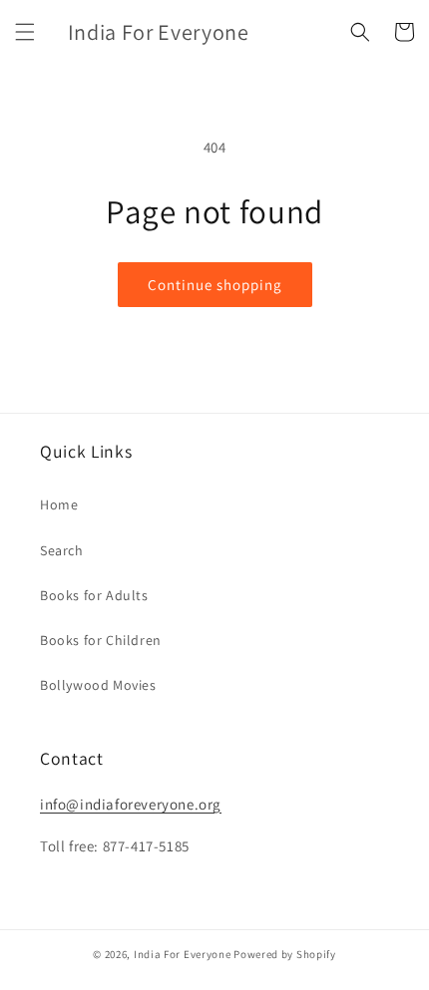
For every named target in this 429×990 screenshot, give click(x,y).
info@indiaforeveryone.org (130, 804)
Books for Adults (94, 595)
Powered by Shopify (284, 954)
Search (62, 550)
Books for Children (101, 640)
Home (59, 504)
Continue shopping (215, 284)
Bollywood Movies (98, 685)
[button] (25, 32)
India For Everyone (182, 954)
